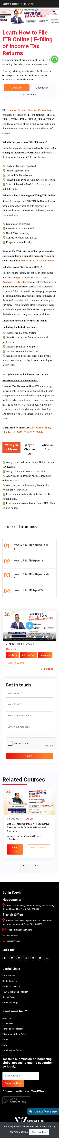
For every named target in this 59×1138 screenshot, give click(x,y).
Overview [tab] (17, 87)
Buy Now (12, 655)
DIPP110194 (16, 3)
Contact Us (7, 1023)
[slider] (17, 637)
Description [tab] (42, 87)
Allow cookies (39, 1132)
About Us (6, 1018)
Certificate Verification (12, 1050)
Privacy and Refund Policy (14, 1034)
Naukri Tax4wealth (11, 986)
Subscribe (45, 655)
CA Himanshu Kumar (23, 79)
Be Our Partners (9, 981)
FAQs (4, 1045)
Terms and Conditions (12, 1029)
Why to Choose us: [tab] (29, 449)
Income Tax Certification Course (31, 75)
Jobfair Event (8, 997)
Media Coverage (10, 1002)
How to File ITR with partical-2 (26, 576)
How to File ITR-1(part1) (23, 561)
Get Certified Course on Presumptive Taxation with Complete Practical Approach (28, 827)
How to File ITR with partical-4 (26, 546)
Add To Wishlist (16, 662)
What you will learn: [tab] (11, 447)
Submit (29, 756)
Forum (5, 1039)
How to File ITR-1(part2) (23, 591)
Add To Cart (28, 655)
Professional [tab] (29, 94)
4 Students (13, 839)
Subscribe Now (13, 1083)
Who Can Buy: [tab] (48, 447)
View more (15, 849)
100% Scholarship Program (15, 992)
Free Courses (8, 975)
